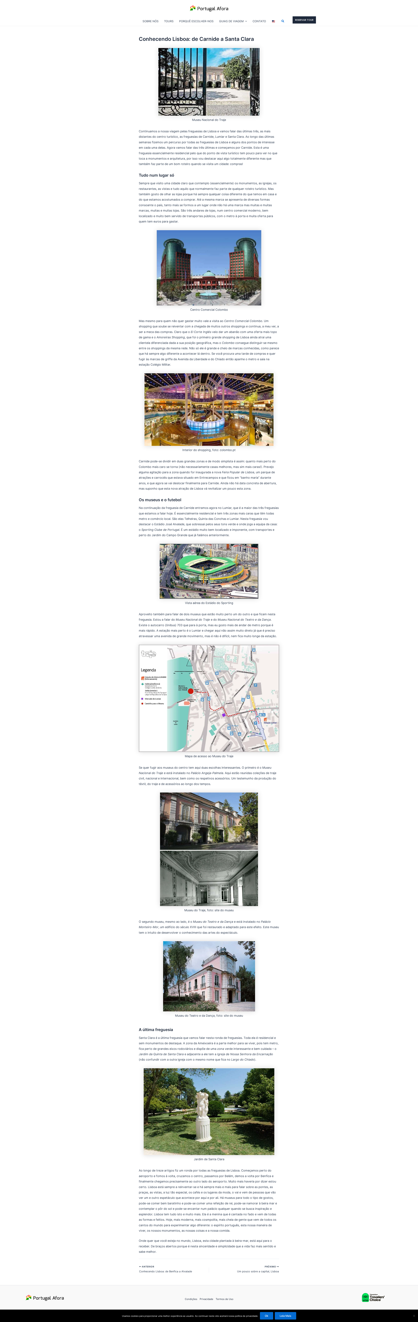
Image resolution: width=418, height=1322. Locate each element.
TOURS (169, 21)
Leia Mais (285, 1315)
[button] (245, 21)
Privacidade (206, 1299)
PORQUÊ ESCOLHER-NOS (196, 21)
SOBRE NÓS (151, 21)
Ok (266, 1315)
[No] (414, 1315)
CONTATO (259, 21)
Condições (191, 1299)
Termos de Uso (224, 1299)
